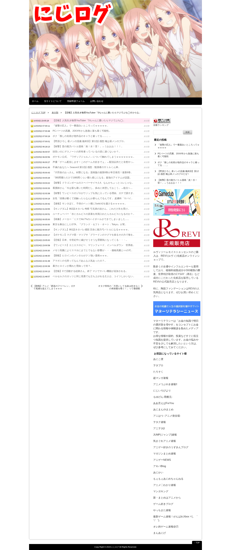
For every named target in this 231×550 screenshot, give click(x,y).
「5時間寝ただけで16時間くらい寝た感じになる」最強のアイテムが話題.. (92, 177)
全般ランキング (161, 125)
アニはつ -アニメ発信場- (167, 415)
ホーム (35, 101)
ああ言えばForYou (163, 403)
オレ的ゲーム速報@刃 (165, 526)
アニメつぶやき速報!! (165, 384)
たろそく (158, 371)
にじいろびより (162, 390)
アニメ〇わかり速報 (164, 485)
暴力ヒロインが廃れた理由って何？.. (72, 266)
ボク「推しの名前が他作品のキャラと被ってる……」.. (81, 136)
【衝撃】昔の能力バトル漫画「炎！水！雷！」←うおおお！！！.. (87, 146)
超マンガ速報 (160, 378)
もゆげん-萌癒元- (162, 397)
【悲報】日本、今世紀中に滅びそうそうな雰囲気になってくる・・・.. (90, 240)
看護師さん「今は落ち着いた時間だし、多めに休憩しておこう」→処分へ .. (92, 188)
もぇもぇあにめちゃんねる (168, 478)
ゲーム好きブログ (163, 504)
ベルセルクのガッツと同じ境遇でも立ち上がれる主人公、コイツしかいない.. (93, 276)
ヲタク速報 (159, 422)
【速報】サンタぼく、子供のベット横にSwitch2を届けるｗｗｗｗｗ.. (89, 203)
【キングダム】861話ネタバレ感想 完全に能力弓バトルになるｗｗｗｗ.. (91, 229)
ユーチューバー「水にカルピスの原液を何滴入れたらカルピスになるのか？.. (93, 214)
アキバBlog (159, 466)
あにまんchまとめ (163, 409)
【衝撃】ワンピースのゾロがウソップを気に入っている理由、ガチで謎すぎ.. (93, 193)
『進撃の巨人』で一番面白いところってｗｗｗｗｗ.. (80, 125)
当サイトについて (53, 101)
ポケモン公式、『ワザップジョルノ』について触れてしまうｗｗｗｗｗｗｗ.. (93, 156)
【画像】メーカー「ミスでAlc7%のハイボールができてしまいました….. (91, 219)
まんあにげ (159, 533)
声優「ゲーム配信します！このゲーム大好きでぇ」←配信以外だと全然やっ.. (93, 162)
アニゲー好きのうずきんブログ (170, 447)
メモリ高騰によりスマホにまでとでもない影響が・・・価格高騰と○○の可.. (92, 250)
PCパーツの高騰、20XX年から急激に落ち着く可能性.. (81, 130)
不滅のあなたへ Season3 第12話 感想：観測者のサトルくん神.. (86, 167)
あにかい (158, 472)
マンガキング (160, 491)
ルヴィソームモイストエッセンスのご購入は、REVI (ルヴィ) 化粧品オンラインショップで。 (176, 256)
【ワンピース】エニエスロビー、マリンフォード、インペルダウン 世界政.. (93, 245)
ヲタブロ (158, 365)
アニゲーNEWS (162, 460)
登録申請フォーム (76, 101)
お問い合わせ (96, 101)
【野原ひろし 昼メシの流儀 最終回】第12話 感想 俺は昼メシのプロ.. (89, 141)
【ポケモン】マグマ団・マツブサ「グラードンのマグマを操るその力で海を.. (93, 234)
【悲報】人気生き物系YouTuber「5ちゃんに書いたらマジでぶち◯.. (88, 120)
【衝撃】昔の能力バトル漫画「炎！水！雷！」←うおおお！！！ (177, 181)
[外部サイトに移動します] (176, 202)
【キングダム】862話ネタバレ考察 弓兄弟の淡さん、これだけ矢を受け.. (91, 208)
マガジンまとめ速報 (164, 453)
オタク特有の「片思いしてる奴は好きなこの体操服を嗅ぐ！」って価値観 (119, 287)
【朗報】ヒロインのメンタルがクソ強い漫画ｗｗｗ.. (80, 255)
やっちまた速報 (162, 510)
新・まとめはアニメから (167, 497)
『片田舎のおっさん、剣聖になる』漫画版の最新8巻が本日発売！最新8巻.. (92, 172)
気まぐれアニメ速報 (164, 441)
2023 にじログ (112, 547)
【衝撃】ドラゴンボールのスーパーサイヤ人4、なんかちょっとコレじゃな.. (93, 182)
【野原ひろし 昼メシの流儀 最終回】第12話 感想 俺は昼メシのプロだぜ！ (178, 172)
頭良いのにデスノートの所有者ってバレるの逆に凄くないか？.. (86, 151)
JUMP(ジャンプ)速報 (165, 434)
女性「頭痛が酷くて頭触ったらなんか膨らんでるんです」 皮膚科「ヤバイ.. (92, 198)
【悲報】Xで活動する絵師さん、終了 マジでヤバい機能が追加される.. (90, 271)
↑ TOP (197, 543)
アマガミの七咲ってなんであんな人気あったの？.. (79, 260)
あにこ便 (158, 359)
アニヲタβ (159, 428)
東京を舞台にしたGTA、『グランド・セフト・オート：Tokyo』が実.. (89, 224)
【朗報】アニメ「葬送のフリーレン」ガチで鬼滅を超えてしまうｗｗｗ (54, 287)
